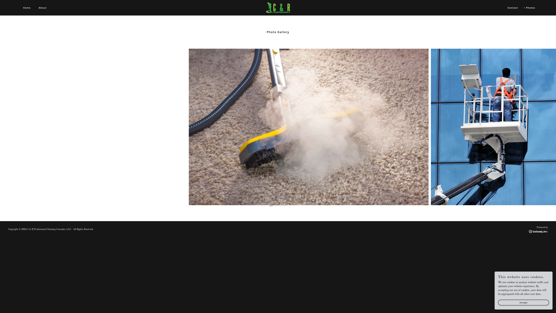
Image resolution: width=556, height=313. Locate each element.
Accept (524, 302)
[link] (278, 7)
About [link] (43, 7)
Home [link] (27, 7)
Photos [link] (530, 7)
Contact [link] (512, 7)
